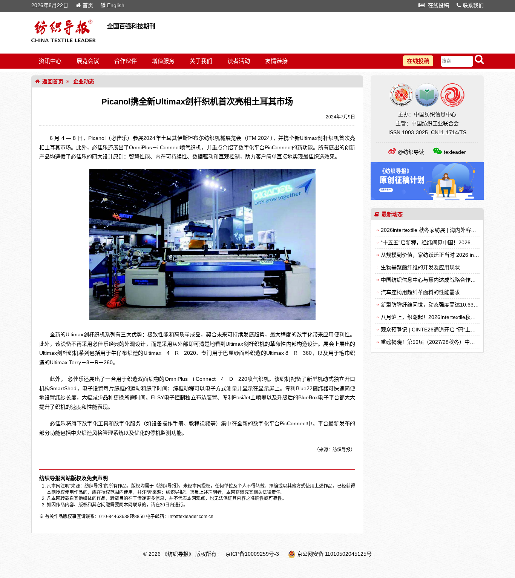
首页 (88, 5)
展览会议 (88, 61)
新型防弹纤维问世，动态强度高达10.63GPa (432, 305)
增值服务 (163, 61)
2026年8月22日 (49, 5)
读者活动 (238, 61)
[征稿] (427, 198)
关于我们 (201, 61)
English (115, 5)
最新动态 (392, 214)
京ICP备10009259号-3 (252, 554)
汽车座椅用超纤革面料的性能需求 (420, 292)
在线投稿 (437, 5)
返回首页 (52, 81)
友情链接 (276, 61)
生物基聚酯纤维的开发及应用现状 (420, 267)
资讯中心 (50, 61)
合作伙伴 (125, 61)
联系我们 (473, 5)
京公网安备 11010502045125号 (334, 554)
